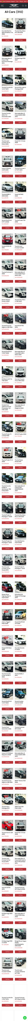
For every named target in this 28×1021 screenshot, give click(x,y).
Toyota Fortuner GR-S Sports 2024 (20, 998)
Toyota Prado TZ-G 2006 (7, 460)
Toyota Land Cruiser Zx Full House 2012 (6, 568)
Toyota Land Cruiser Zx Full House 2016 (6, 860)
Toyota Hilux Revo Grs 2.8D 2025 (20, 31)
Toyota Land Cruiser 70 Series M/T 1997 (20, 971)
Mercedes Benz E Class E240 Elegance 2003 (20, 406)
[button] (2, 5)
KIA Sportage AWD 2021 (7, 914)
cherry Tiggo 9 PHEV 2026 (6, 622)
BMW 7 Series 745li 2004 (20, 781)
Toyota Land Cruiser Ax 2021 (19, 247)
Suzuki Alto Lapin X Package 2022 (20, 88)
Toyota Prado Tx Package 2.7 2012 (20, 567)
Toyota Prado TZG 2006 (20, 221)
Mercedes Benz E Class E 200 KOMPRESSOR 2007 (20, 488)
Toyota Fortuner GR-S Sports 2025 (20, 888)
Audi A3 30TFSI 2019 (6, 888)
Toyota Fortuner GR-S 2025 (19, 728)
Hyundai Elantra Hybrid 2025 (19, 541)
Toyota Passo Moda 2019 (19, 460)
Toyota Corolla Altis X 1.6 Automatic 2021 (6, 115)
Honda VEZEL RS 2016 (6, 247)
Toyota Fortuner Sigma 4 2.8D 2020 (7, 326)
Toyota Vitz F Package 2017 (6, 807)
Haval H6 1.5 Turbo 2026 (20, 141)
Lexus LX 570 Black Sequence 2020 (7, 754)
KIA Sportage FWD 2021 (20, 59)
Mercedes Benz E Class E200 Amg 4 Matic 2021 (20, 273)
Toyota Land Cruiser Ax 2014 (6, 970)
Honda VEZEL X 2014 (19, 674)
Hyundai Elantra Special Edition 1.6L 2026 (7, 32)
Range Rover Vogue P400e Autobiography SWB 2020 (20, 943)
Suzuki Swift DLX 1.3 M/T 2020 (7, 352)
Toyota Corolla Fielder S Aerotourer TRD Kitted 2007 (6, 488)
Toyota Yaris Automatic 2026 (6, 728)
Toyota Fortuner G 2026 (7, 273)
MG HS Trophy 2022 (20, 434)
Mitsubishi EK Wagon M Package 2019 (20, 596)
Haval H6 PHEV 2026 (19, 195)
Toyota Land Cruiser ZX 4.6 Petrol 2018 (6, 142)
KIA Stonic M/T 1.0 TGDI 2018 (7, 379)
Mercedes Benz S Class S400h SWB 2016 (20, 115)
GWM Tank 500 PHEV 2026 (19, 807)
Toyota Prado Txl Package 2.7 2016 (7, 541)
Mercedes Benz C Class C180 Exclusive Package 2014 (7, 61)
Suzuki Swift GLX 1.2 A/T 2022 (7, 702)
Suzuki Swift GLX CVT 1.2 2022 (7, 221)
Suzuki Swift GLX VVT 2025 (20, 622)
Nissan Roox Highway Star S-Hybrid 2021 (6, 596)
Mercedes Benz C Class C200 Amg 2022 (20, 915)
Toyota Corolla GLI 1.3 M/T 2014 (7, 998)
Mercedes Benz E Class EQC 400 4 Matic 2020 (20, 353)
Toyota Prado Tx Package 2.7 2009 (7, 515)
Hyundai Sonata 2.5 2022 (19, 648)
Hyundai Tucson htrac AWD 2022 (19, 379)
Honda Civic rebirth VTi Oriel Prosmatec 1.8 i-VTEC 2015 (6, 407)
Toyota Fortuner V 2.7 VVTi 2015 (20, 169)
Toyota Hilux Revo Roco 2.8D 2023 (20, 515)
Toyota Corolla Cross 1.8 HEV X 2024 (6, 675)
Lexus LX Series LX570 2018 (6, 169)
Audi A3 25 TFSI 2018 (19, 326)
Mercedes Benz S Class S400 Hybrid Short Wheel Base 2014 (20, 861)
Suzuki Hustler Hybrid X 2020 (19, 702)
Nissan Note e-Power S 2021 (6, 300)
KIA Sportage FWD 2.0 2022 (7, 941)
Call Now (7, 40)
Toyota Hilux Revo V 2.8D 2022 (20, 300)
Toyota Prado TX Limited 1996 (6, 434)
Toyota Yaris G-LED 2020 (7, 833)
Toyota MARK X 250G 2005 (6, 195)
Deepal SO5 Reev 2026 (7, 648)
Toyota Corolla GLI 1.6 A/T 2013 (7, 88)
